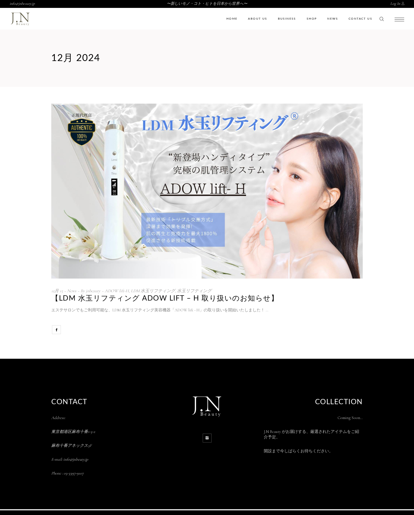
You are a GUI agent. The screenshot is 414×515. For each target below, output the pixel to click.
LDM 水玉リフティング (153, 290)
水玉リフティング (194, 290)
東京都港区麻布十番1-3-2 (73, 431)
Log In (395, 3)
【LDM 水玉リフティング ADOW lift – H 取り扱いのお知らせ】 (164, 298)
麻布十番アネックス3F (71, 445)
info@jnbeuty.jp (75, 459)
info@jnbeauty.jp (22, 3)
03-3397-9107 (74, 473)
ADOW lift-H (117, 290)
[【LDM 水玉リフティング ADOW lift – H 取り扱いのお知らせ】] (207, 191)
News (71, 290)
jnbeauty (93, 290)
